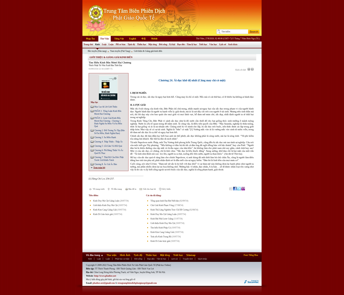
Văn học (213, 44)
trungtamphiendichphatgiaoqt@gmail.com (137, 283)
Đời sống (138, 259)
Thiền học (141, 44)
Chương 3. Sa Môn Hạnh (105, 137)
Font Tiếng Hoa (251, 255)
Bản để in (132, 189)
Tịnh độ (131, 44)
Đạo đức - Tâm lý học (187, 44)
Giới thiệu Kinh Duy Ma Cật (105, 205)
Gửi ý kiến (166, 189)
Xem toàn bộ (99, 167)
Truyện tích (188, 259)
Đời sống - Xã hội (167, 44)
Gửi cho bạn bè (149, 189)
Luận (111, 44)
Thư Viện (104, 38)
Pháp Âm (90, 38)
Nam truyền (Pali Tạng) (120, 51)
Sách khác (233, 44)
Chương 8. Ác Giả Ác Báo (105, 164)
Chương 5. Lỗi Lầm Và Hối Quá (108, 146)
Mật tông (152, 44)
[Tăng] (252, 69)
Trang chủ (88, 44)
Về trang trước (98, 189)
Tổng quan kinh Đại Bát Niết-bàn (164, 201)
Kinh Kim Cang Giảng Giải (105, 209)
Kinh (97, 44)
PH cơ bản (120, 44)
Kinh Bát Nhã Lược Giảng (161, 218)
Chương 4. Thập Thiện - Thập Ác (108, 141)
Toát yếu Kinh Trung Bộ (160, 236)
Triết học (203, 44)
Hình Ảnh (125, 255)
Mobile (154, 38)
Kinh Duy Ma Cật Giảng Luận (106, 201)
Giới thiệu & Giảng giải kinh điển (148, 51)
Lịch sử (222, 44)
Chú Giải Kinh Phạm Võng (162, 205)
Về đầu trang (116, 189)
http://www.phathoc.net (105, 276)
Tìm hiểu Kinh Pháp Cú (160, 227)
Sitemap (190, 255)
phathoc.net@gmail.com (104, 283)
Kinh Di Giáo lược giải (103, 214)
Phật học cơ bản (122, 259)
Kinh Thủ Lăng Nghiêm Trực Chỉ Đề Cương (169, 209)
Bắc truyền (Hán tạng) (97, 51)
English (132, 38)
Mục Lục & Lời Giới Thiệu (105, 106)
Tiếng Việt (119, 38)
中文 (144, 38)
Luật (104, 44)
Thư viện (111, 255)
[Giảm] (248, 69)
